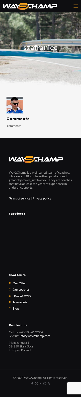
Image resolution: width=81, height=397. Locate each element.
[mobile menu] (75, 6)
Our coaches (21, 289)
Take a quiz (20, 302)
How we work (22, 296)
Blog (16, 308)
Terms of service (19, 198)
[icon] (48, 383)
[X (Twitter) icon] (36, 383)
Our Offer (19, 283)
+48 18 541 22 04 (31, 332)
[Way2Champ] (30, 6)
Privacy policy (41, 198)
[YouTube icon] (40, 383)
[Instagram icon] (44, 383)
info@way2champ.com (35, 336)
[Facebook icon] (32, 383)
